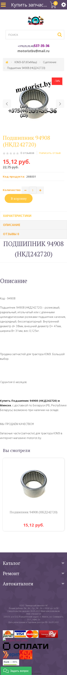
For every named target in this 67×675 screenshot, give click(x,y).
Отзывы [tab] (11, 234)
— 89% (10, 662)
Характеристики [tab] (17, 216)
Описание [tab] (11, 225)
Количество (12, 190)
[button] (7, 103)
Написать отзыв (50, 153)
